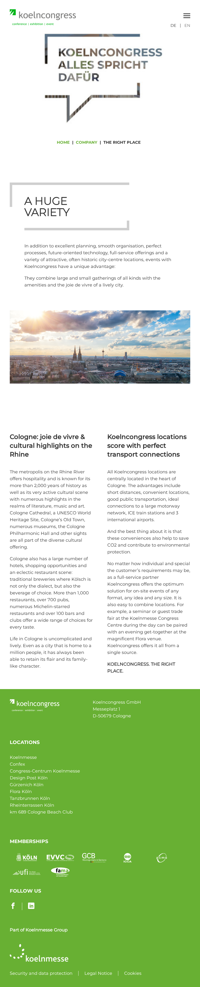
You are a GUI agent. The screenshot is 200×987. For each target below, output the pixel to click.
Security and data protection (41, 973)
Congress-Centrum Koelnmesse (45, 771)
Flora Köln (21, 791)
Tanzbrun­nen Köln (30, 798)
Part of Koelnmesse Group (39, 930)
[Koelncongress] (43, 24)
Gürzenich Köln (26, 784)
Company (86, 142)
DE (173, 25)
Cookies (132, 973)
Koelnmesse (23, 757)
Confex (17, 764)
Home (63, 142)
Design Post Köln (29, 778)
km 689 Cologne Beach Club (41, 812)
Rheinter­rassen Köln (32, 805)
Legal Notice (98, 973)
